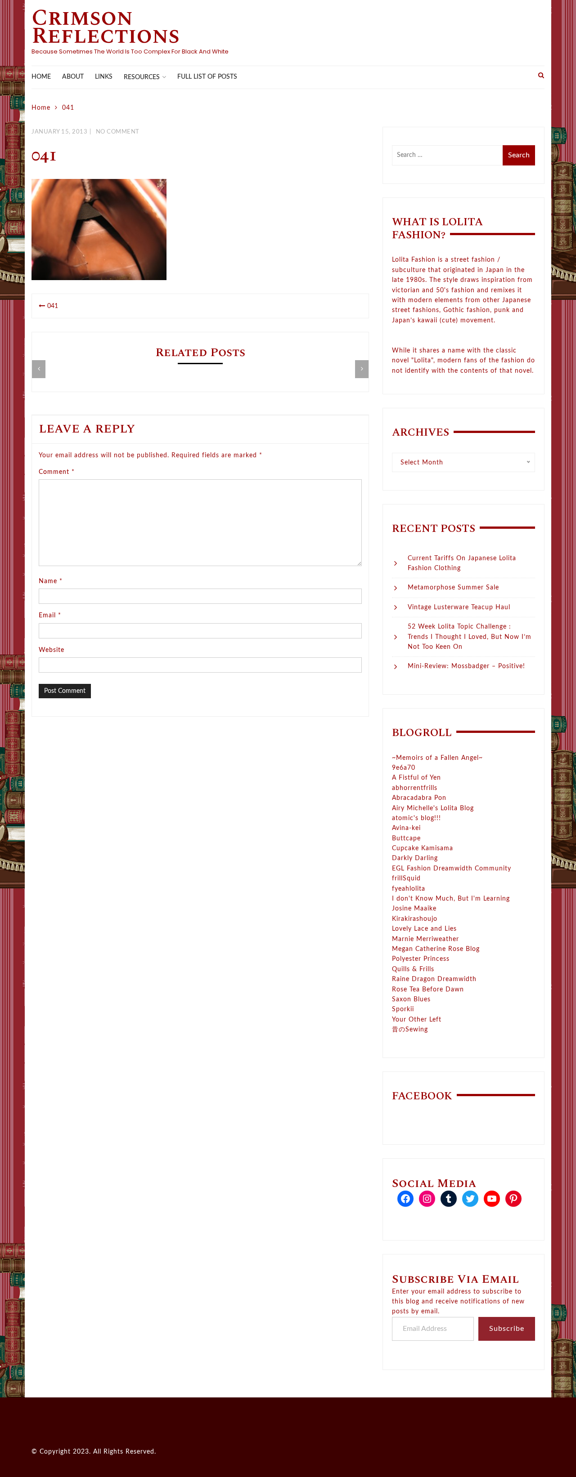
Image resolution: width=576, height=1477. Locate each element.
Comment (57, 472)
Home (41, 77)
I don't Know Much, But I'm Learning (451, 899)
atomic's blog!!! (416, 818)
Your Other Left (416, 1020)
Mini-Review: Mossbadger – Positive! (466, 666)
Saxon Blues (411, 999)
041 (52, 306)
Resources (142, 77)
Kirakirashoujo (414, 919)
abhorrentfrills (414, 788)
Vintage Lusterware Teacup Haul (459, 607)
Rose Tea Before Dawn (428, 989)
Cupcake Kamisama (422, 848)
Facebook (422, 1096)
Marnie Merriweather (425, 939)
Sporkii (403, 1009)
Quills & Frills (413, 969)
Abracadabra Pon (419, 798)
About (73, 77)
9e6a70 (403, 768)
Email (50, 615)
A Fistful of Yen (416, 778)
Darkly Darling (415, 858)
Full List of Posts (207, 77)
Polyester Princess (421, 959)
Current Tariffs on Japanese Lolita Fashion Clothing (462, 563)
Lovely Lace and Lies (424, 929)
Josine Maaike (414, 909)
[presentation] (38, 369)
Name (51, 581)
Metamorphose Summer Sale (453, 588)
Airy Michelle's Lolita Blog (433, 808)
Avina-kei (406, 828)
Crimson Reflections (106, 27)
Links (103, 77)
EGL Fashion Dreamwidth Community (451, 869)
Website (51, 650)
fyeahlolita (408, 889)
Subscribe (506, 1328)
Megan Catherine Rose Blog (436, 949)
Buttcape (406, 838)
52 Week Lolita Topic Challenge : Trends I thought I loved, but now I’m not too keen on (469, 637)
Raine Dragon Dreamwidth (434, 979)
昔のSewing (410, 1029)
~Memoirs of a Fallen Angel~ (437, 758)
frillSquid (406, 878)
